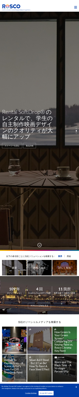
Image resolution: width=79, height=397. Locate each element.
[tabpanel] (39, 131)
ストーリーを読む (26, 139)
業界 (60, 256)
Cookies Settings (31, 393)
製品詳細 (8, 139)
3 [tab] (76, 133)
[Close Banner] (76, 387)
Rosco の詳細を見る (39, 305)
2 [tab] (76, 130)
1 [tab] (76, 128)
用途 (69, 256)
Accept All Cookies (46, 393)
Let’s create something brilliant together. (11, 10)
